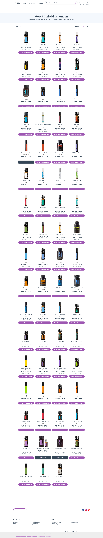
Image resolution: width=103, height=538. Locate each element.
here (65, 533)
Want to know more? (41, 536)
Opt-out (31, 536)
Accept (21, 536)
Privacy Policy (48, 536)
